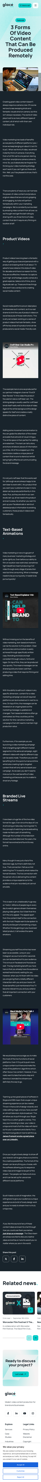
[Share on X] (6, 1259)
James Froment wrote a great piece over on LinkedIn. (18, 1138)
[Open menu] (35, 5)
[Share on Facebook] (14, 1259)
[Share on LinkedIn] (22, 1259)
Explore (9, 1424)
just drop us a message (13, 1233)
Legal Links (28, 1424)
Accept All (20, 1465)
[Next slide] (35, 1338)
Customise (20, 1471)
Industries (9, 1441)
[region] (20, 1462)
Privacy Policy (29, 1429)
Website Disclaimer (27, 1435)
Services (8, 1429)
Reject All (20, 1477)
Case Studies (8, 1435)
